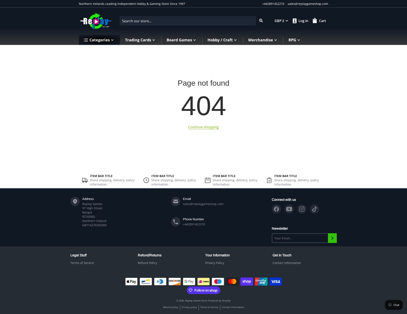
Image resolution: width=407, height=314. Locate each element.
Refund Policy (147, 263)
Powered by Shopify (219, 300)
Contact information (233, 307)
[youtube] (289, 209)
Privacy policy (189, 307)
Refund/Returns (150, 255)
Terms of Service (82, 263)
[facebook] (276, 209)
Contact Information (287, 263)
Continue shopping (203, 127)
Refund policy (170, 307)
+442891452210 (273, 4)
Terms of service (209, 307)
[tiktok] (314, 209)
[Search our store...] (261, 20)
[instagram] (302, 209)
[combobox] (193, 20)
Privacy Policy (214, 263)
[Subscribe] (332, 238)
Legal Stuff (78, 255)
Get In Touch (282, 255)
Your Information (217, 255)
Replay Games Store (196, 300)
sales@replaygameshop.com (308, 4)
